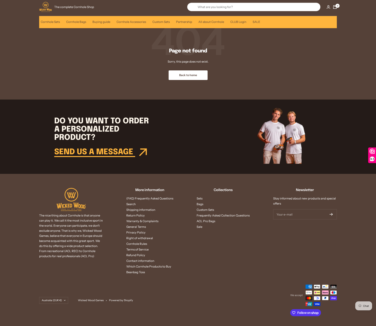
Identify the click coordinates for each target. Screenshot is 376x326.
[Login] (328, 7)
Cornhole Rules (136, 244)
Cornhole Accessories (131, 22)
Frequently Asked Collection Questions (223, 215)
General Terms (136, 227)
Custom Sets (161, 22)
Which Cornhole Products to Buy (148, 266)
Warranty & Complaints (142, 221)
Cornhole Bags (76, 22)
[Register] (331, 214)
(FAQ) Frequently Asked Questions (149, 198)
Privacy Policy (136, 232)
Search (131, 204)
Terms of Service (137, 249)
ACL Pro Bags (206, 221)
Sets (199, 198)
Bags (200, 204)
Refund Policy (135, 255)
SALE (256, 22)
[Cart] (335, 7)
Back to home (188, 75)
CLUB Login (238, 22)
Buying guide (101, 22)
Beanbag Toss (135, 272)
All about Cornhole (211, 22)
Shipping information (140, 210)
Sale (199, 227)
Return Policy (135, 215)
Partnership (184, 22)
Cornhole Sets (50, 22)
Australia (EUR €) (52, 300)
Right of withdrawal (139, 238)
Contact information (140, 261)
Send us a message (94, 152)
